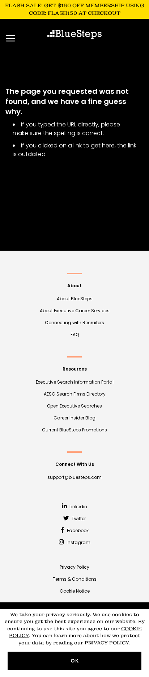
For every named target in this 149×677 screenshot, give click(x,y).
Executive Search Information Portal (75, 382)
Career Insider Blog (74, 418)
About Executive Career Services (75, 311)
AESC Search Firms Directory (75, 394)
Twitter (78, 518)
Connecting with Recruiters (74, 322)
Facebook (77, 530)
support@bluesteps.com (74, 477)
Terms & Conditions (75, 579)
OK (75, 660)
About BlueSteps (75, 299)
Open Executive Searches (74, 406)
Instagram (77, 542)
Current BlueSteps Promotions (74, 430)
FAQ (75, 334)
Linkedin (77, 506)
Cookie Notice (75, 591)
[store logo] (74, 34)
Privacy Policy (74, 567)
